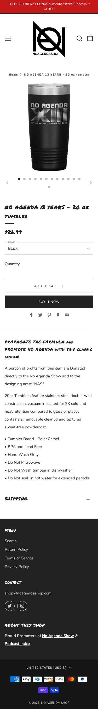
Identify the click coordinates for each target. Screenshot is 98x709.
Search (11, 540)
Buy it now (49, 302)
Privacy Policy (17, 566)
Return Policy (16, 549)
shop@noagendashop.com (28, 593)
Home (13, 74)
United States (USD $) (46, 668)
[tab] (19, 179)
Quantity (12, 263)
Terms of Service (19, 558)
